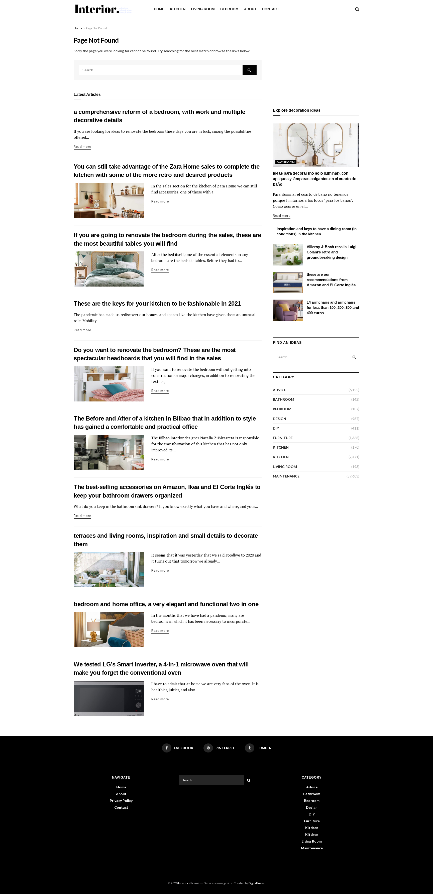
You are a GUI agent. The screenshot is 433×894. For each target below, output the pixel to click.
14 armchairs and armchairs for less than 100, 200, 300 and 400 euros (333, 307)
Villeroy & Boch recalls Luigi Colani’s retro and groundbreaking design (331, 252)
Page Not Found (96, 28)
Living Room (203, 9)
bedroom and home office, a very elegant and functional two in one (166, 604)
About (250, 9)
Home (159, 9)
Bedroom (229, 9)
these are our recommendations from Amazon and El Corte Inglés (331, 279)
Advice (279, 390)
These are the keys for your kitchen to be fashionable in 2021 (157, 303)
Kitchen (177, 9)
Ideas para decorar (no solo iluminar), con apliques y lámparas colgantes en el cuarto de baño (314, 179)
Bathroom (286, 162)
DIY (276, 428)
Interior (183, 883)
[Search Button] (250, 70)
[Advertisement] (316, 61)
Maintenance (286, 476)
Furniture (283, 438)
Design (279, 419)
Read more (82, 147)
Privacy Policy (121, 800)
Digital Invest (257, 883)
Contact (270, 9)
